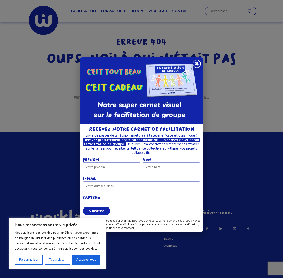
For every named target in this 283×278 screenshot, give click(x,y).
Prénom (91, 160)
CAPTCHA (91, 197)
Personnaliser (28, 259)
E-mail (89, 179)
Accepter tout (86, 259)
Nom (147, 160)
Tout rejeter (57, 259)
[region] (57, 243)
